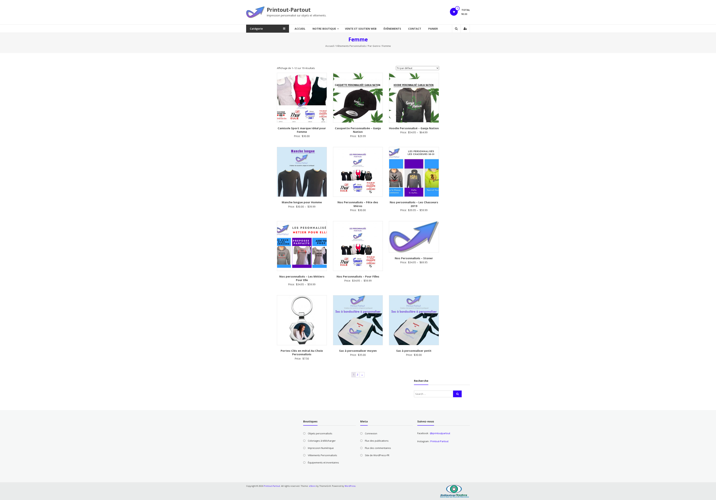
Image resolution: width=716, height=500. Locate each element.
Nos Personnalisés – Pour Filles (358, 276)
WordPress (350, 486)
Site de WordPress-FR (377, 455)
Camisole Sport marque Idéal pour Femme (302, 130)
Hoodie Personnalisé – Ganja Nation (414, 128)
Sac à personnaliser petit (413, 350)
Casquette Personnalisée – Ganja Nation (358, 130)
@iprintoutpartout (440, 433)
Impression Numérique (321, 448)
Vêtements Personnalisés (351, 46)
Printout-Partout (289, 9)
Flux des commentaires (378, 448)
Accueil (300, 28)
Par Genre (374, 46)
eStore (312, 486)
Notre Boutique (324, 28)
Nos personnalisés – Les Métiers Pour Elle (301, 278)
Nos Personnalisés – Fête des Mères (357, 204)
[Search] (457, 394)
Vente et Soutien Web (360, 28)
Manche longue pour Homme (302, 202)
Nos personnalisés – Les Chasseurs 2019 (414, 204)
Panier (433, 28)
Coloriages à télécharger (322, 440)
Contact (414, 28)
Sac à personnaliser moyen (358, 350)
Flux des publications (377, 440)
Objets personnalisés (320, 433)
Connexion (371, 433)
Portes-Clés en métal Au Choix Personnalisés (302, 352)
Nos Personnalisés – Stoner (414, 258)
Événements (392, 28)
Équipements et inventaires (323, 462)
